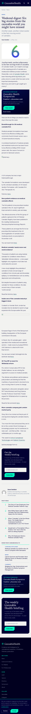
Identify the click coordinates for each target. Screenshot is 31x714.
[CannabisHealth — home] (11, 3)
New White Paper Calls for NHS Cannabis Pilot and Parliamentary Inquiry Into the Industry (18, 512)
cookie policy (5, 707)
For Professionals (6, 668)
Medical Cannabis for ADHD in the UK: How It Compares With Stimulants (16, 549)
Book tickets (6, 111)
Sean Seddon (5, 39)
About (3, 687)
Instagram (4, 697)
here (9, 194)
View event (9, 108)
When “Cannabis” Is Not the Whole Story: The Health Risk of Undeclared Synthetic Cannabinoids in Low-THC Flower (18, 521)
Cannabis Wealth (19, 74)
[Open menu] (28, 3)
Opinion (4, 678)
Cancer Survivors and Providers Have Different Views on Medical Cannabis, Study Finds (16, 558)
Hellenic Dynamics (19, 440)
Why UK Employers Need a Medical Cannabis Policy (16, 536)
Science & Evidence (7, 661)
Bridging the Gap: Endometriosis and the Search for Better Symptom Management (16, 568)
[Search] (24, 3)
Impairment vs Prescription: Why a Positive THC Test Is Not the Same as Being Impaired (18, 529)
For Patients (5, 664)
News (3, 658)
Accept (14, 711)
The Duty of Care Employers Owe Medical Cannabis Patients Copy (18, 505)
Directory (4, 681)
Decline (5, 711)
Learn (3, 675)
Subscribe (9, 475)
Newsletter (4, 694)
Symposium (5, 684)
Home (3, 10)
